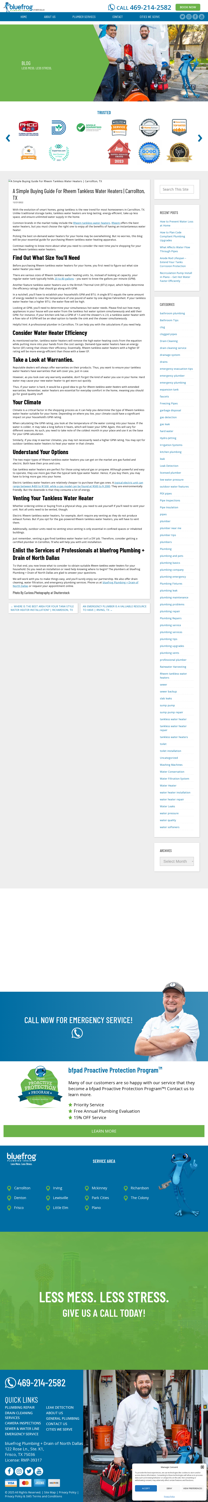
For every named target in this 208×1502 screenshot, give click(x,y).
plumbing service (170, 625)
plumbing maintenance (174, 597)
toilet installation (170, 751)
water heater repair (172, 799)
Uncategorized (169, 757)
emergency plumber (172, 375)
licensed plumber (170, 472)
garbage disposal (170, 410)
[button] (202, 1467)
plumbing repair (170, 611)
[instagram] (189, 17)
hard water (166, 431)
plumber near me (170, 528)
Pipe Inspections (170, 500)
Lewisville (60, 1197)
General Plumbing (62, 1418)
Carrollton (22, 1187)
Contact (117, 17)
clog (162, 327)
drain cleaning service (173, 348)
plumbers (166, 542)
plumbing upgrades (172, 646)
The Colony (140, 1197)
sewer (163, 684)
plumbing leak (168, 590)
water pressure (169, 813)
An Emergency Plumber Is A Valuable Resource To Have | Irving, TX (114, 608)
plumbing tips (168, 639)
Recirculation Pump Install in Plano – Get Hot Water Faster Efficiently (176, 277)
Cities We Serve (150, 17)
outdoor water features (174, 486)
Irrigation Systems (171, 445)
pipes (163, 514)
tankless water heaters (174, 737)
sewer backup (168, 691)
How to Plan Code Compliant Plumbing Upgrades (172, 236)
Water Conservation (172, 771)
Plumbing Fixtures (171, 583)
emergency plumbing (173, 382)
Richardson (140, 1187)
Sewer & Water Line (22, 1428)
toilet (163, 744)
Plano (96, 1207)
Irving (57, 1187)
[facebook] (195, 17)
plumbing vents (169, 653)
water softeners (169, 827)
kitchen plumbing (171, 452)
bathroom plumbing (172, 313)
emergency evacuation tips (176, 368)
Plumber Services (84, 17)
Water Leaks (167, 806)
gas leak (165, 424)
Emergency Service (21, 1434)
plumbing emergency (173, 576)
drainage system (170, 355)
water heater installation (175, 792)
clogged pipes (168, 334)
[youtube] (201, 17)
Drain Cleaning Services (19, 1415)
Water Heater (168, 785)
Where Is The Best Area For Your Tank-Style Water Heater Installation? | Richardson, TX (42, 608)
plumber (165, 521)
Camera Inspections (23, 1423)
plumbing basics (170, 562)
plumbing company (172, 569)
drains (164, 361)
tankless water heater (173, 719)
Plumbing (166, 549)
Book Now (188, 7)
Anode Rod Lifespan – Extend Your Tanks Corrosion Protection (173, 262)
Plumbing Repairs (171, 618)
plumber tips (168, 535)
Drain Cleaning (169, 341)
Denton (20, 1197)
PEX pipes (166, 493)
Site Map (50, 1492)
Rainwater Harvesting (173, 666)
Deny (169, 1488)
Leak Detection (169, 465)
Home (24, 17)
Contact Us (56, 1423)
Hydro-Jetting (168, 438)
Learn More (104, 1131)
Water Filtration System (174, 778)
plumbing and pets (171, 556)
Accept (146, 1488)
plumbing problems (172, 604)
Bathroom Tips (169, 320)
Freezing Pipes (169, 403)
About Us (49, 17)
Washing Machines (171, 764)
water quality (168, 820)
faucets (164, 396)
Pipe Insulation (169, 507)
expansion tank (169, 389)
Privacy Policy (169, 1496)
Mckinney (99, 1187)
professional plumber (173, 659)
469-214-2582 (150, 7)
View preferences (192, 1488)
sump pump (167, 705)
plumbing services (171, 632)
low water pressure (172, 479)
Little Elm (60, 1207)
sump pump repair (171, 712)
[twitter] (182, 17)
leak (162, 459)
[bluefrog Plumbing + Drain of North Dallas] (24, 7)
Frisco (19, 1207)
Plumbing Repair (20, 1407)
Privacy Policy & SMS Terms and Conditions (33, 1496)
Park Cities (100, 1197)
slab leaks (166, 698)
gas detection (168, 417)
